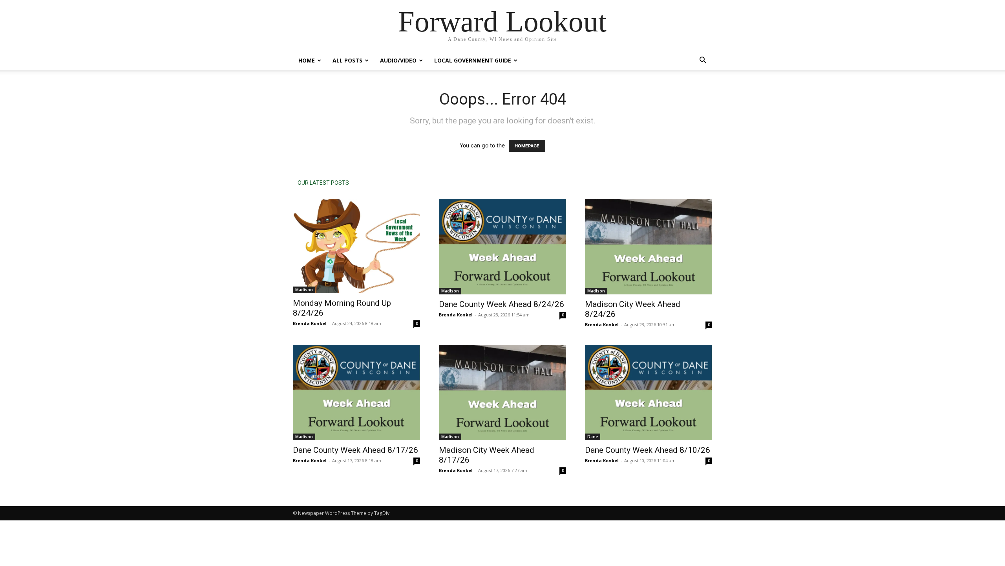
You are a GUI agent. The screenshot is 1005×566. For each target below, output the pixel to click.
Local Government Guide (472, 60)
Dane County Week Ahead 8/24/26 (501, 304)
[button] (702, 61)
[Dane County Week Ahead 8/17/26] (356, 392)
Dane (592, 436)
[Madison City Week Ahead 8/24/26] (648, 246)
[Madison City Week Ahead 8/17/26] (502, 392)
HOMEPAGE (527, 146)
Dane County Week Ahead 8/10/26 (647, 450)
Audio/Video (398, 60)
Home (306, 60)
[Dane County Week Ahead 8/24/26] (502, 246)
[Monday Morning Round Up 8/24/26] (356, 246)
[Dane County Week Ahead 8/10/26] (648, 392)
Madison (304, 289)
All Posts (347, 60)
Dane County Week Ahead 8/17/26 (355, 450)
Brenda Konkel (310, 323)
